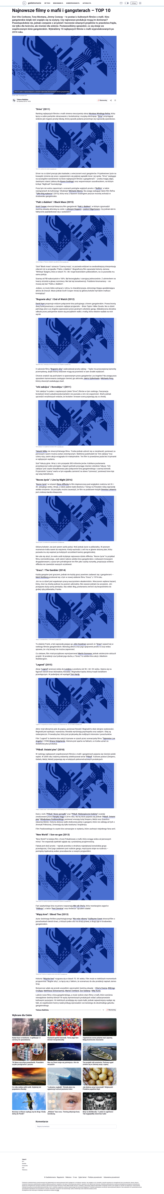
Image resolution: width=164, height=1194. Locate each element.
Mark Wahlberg (42, 577)
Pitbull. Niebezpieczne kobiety (84, 814)
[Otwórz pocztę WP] (121, 3)
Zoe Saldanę (85, 991)
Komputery (25, 1165)
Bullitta (99, 188)
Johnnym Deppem (73, 209)
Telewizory (24, 1169)
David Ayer (40, 303)
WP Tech (47, 3)
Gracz (99, 644)
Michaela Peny (107, 378)
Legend (44, 669)
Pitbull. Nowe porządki (56, 814)
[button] (126, 3)
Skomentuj (103, 100)
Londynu (68, 669)
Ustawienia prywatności (111, 1177)
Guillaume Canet (95, 919)
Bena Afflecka (63, 484)
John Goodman (79, 644)
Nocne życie (41, 484)
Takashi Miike (41, 451)
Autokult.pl (87, 3)
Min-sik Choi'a (79, 906)
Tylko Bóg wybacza (44, 193)
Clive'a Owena (101, 988)
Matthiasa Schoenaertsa (54, 991)
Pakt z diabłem (84, 206)
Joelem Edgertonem (91, 209)
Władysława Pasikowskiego (52, 819)
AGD (23, 1167)
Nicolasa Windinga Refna (99, 113)
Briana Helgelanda (57, 741)
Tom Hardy (75, 674)
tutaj (58, 1190)
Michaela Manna (76, 191)
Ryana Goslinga (66, 181)
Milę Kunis (96, 991)
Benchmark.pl (58, 3)
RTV (23, 1161)
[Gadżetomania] (36, 3)
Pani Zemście (57, 908)
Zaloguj (134, 3)
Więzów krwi (48, 978)
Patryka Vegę (58, 816)
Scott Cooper (41, 206)
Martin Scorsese (85, 653)
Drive (100, 116)
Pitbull (89, 756)
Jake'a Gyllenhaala (91, 378)
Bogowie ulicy (56, 369)
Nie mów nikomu (80, 919)
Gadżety (24, 1163)
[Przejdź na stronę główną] (24, 4)
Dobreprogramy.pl (73, 3)
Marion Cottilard (72, 991)
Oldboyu (39, 908)
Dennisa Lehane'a (108, 489)
